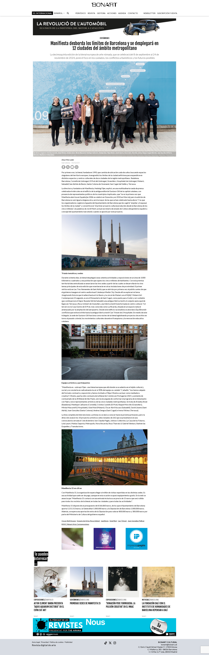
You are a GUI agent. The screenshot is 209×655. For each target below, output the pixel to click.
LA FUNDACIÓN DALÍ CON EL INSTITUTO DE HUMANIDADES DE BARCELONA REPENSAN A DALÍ (156, 607)
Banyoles (49, 600)
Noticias (145, 600)
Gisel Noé (113, 521)
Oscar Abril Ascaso (69, 521)
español (58, 13)
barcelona (66, 162)
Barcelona (85, 600)
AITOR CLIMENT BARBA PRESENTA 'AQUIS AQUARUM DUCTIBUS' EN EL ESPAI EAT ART (49, 607)
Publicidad (68, 642)
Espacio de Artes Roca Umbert (88, 521)
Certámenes (104, 38)
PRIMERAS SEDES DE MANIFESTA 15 (85, 603)
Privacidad (45, 642)
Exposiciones (39, 600)
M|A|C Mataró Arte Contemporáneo (75, 524)
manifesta (104, 521)
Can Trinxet (122, 521)
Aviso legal (36, 642)
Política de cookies (57, 642)
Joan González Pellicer (136, 521)
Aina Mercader (68, 160)
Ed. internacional (42, 13)
